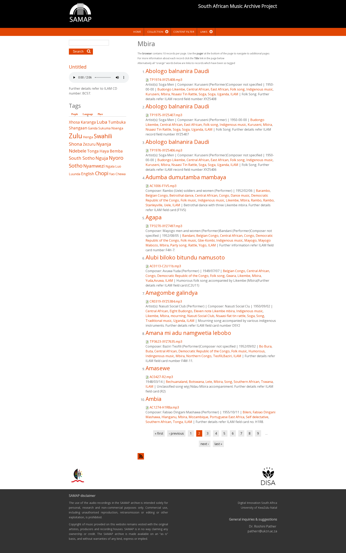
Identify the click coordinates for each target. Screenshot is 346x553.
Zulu (75, 135)
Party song (178, 245)
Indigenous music (259, 89)
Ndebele (77, 151)
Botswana (196, 381)
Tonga (178, 422)
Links (204, 32)
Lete (208, 381)
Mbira (165, 94)
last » (218, 444)
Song (260, 316)
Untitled (77, 67)
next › (204, 444)
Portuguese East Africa (227, 417)
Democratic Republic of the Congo (182, 275)
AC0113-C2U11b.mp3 (165, 266)
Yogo (202, 245)
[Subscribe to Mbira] (207, 456)
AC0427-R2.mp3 (161, 377)
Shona (75, 144)
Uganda (223, 94)
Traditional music (159, 320)
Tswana (267, 381)
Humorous (256, 351)
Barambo (263, 190)
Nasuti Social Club (200, 316)
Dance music (240, 195)
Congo (224, 195)
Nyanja (103, 144)
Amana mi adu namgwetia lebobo (188, 332)
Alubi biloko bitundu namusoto (185, 257)
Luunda (74, 174)
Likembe (232, 200)
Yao (112, 174)
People (74, 114)
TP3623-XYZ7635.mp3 (166, 341)
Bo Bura (265, 346)
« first (159, 433)
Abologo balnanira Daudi (177, 71)
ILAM (234, 94)
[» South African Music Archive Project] (80, 13)
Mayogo (250, 240)
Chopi (101, 173)
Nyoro (116, 157)
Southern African (246, 381)
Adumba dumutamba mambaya (186, 177)
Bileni (247, 412)
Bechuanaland (176, 381)
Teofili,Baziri (222, 356)
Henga (88, 137)
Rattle (192, 245)
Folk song (237, 89)
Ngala (110, 166)
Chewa (121, 174)
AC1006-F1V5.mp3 (163, 186)
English (87, 173)
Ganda (93, 128)
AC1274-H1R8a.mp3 (164, 407)
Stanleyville (154, 205)
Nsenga (117, 128)
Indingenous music (160, 356)
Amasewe (158, 368)
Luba (102, 122)
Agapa (154, 217)
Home (137, 32)
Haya (104, 151)
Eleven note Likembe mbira (214, 311)
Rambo (256, 200)
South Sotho (82, 158)
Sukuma (104, 128)
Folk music (188, 200)
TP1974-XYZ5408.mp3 (166, 79)
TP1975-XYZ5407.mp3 (166, 115)
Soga (202, 94)
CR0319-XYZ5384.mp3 (166, 301)
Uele (167, 205)
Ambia (153, 399)
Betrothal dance (181, 195)
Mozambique (198, 417)
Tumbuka (117, 122)
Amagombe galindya (172, 292)
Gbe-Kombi (206, 240)
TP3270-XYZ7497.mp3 (166, 226)
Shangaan (78, 128)
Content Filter (183, 32)
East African (219, 89)
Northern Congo (198, 356)
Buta (149, 351)
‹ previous (176, 433)
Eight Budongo (181, 311)
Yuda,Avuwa (155, 280)
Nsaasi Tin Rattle (184, 94)
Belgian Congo (157, 195)
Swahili (103, 136)
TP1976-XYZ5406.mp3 (166, 150)
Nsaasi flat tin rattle (230, 316)
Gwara (231, 275)
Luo (118, 166)
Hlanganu (169, 417)
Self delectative (257, 417)
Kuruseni (152, 94)
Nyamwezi (94, 166)
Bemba (116, 151)
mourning (178, 316)
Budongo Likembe (171, 89)
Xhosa (74, 122)
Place (100, 114)
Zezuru (89, 144)
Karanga (88, 122)
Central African (198, 89)
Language (89, 114)
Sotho (75, 165)
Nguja (102, 158)
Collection (155, 32)
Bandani (188, 235)
